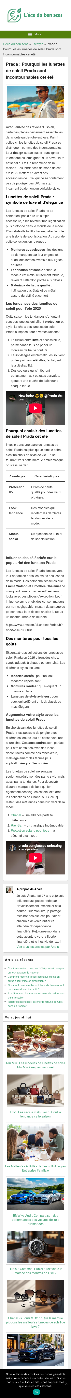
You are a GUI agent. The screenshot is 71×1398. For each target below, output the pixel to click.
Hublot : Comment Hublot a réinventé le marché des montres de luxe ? (35, 1270)
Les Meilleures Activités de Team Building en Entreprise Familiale (35, 1168)
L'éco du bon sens (15, 44)
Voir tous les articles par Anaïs (40, 946)
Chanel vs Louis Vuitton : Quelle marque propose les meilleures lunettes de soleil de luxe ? (35, 1322)
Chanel (16, 815)
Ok (36, 1392)
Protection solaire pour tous (30, 830)
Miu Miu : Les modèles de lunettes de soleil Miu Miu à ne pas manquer (35, 1065)
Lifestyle (37, 44)
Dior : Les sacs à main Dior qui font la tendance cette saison (35, 1114)
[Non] (66, 1384)
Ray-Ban (17, 825)
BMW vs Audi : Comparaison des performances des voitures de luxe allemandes (35, 1219)
